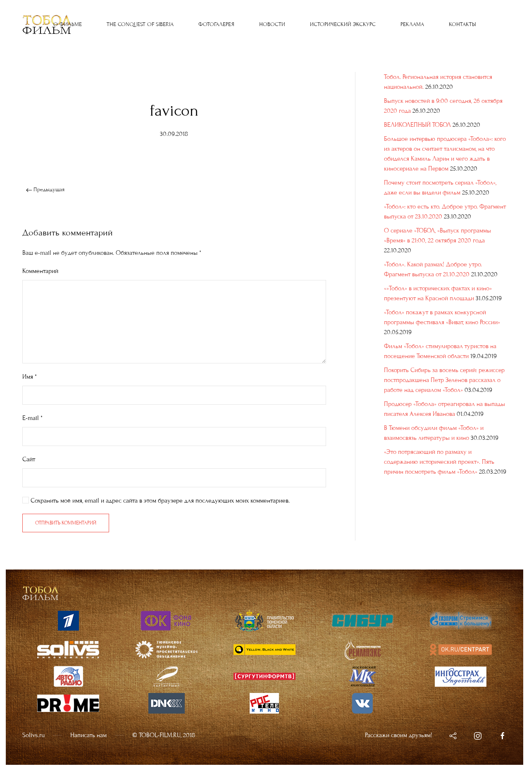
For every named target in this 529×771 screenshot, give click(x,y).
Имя (29, 376)
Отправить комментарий (65, 523)
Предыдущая (48, 189)
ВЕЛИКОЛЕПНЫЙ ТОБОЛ (417, 124)
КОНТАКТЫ (462, 24)
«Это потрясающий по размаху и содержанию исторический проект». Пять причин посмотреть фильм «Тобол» (439, 461)
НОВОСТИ (272, 24)
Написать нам (88, 735)
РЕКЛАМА (412, 24)
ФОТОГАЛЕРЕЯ (216, 24)
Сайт (28, 459)
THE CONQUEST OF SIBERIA (140, 24)
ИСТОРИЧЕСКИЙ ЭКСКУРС (343, 24)
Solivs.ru (33, 735)
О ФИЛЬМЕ (67, 24)
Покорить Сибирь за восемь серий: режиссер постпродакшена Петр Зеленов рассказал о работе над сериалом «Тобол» (444, 380)
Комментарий (40, 271)
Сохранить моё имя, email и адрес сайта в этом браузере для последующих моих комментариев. (159, 500)
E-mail (32, 418)
